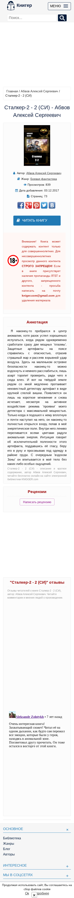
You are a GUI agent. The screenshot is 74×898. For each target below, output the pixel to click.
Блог (6, 849)
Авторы (9, 854)
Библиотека (12, 838)
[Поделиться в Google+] (28, 205)
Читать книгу (34, 220)
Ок (27, 893)
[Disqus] (37, 654)
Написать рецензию (37, 502)
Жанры (8, 843)
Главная (12, 91)
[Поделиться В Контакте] (52, 205)
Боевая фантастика (43, 179)
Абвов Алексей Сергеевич (39, 91)
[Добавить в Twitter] (44, 205)
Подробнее (40, 893)
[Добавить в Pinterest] (36, 205)
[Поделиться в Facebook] (20, 205)
